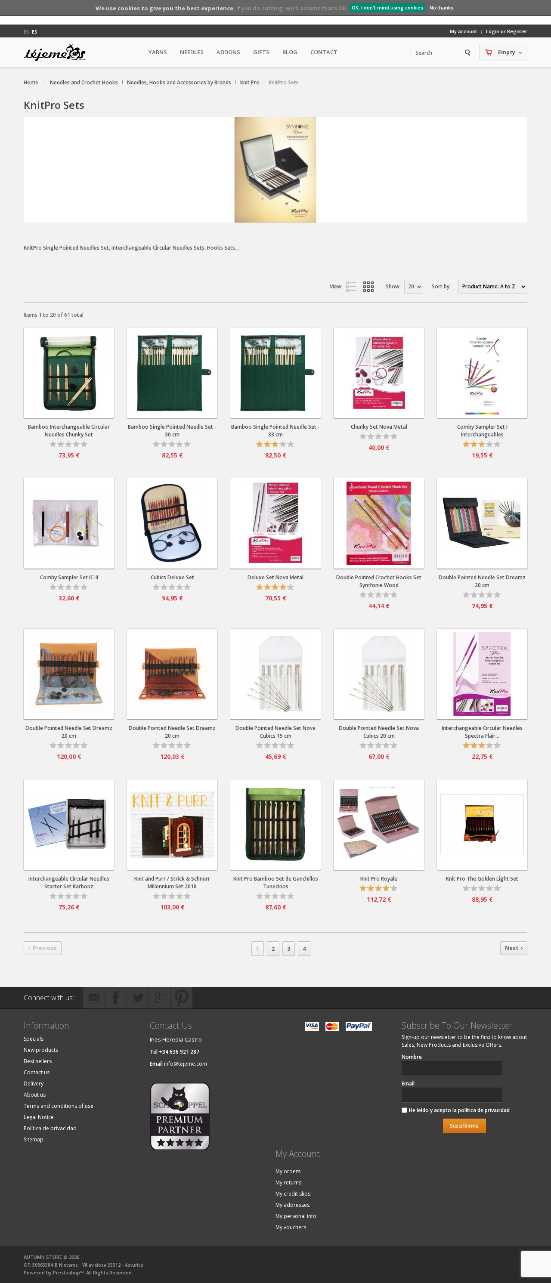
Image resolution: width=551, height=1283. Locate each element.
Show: (393, 286)
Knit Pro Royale (378, 878)
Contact (323, 52)
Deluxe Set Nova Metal (275, 577)
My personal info (296, 1216)
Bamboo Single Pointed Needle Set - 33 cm (275, 430)
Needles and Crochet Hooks (84, 82)
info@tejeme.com (185, 1063)
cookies (129, 8)
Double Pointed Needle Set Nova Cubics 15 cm (275, 731)
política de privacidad (484, 1110)
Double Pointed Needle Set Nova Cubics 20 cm (379, 731)
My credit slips (293, 1193)
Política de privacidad (50, 1128)
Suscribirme (464, 1125)
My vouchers (291, 1227)
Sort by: (441, 286)
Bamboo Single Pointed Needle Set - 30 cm (172, 430)
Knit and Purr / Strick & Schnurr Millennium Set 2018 (172, 882)
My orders (288, 1171)
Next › (514, 948)
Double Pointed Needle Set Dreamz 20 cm (482, 581)
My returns (288, 1182)
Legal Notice (39, 1117)
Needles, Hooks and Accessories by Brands (179, 82)
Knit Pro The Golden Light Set (482, 878)
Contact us (37, 1072)
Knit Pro (250, 82)
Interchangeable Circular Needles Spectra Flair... (482, 731)
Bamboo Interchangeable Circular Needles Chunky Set (69, 430)
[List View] (353, 287)
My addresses (293, 1205)
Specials (33, 1038)
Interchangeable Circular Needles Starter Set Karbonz (68, 882)
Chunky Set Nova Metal (379, 426)
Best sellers (38, 1061)
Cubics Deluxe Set (172, 577)
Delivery (33, 1083)
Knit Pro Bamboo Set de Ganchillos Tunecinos (275, 882)
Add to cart (75, 364)
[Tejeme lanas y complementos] (58, 52)
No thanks (441, 7)
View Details (69, 407)
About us (35, 1094)
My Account (463, 31)
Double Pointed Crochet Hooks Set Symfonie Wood (378, 581)
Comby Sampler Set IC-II (69, 577)
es (34, 31)
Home (31, 82)
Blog (289, 52)
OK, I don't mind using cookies (387, 7)
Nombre (412, 1056)
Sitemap (33, 1139)
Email (408, 1083)
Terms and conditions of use (58, 1106)
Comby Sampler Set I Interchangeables (482, 430)
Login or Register (506, 31)
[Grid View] (370, 287)
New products (41, 1050)
